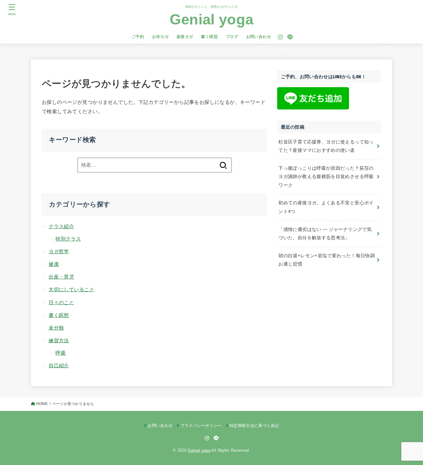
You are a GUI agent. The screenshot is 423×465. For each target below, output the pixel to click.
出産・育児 (61, 276)
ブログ (232, 36)
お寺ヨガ (160, 36)
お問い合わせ (258, 36)
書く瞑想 (209, 36)
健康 (54, 264)
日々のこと (61, 302)
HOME (42, 404)
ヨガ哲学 (59, 251)
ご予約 (138, 36)
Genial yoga (211, 19)
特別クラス (68, 238)
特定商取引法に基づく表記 (254, 425)
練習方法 (59, 340)
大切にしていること (71, 289)
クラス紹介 (61, 226)
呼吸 (60, 353)
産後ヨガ (185, 36)
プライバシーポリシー (201, 425)
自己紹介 (59, 365)
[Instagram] (280, 37)
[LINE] (290, 37)
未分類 (56, 328)
